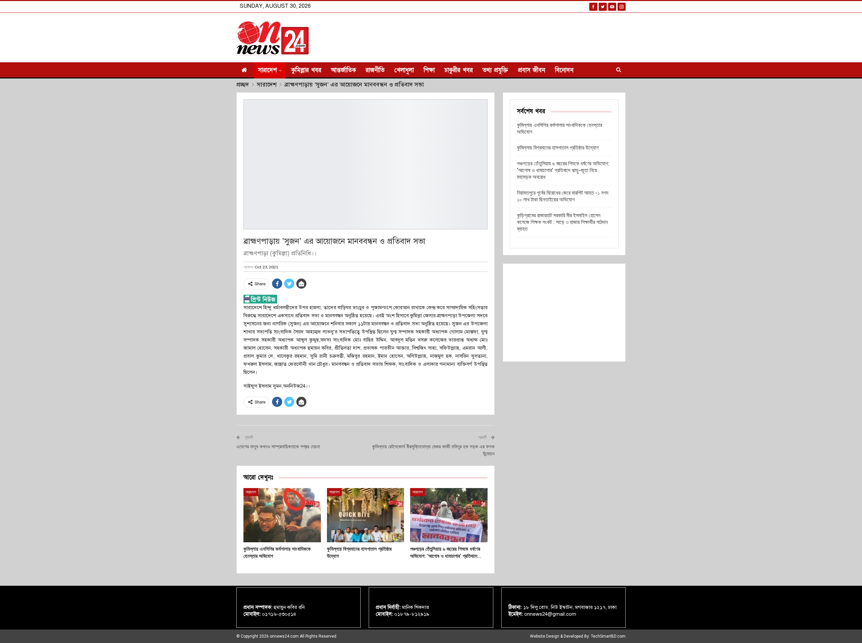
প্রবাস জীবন (531, 70)
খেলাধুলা (404, 70)
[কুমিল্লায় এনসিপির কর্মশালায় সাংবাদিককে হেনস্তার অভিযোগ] (282, 515)
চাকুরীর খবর (458, 70)
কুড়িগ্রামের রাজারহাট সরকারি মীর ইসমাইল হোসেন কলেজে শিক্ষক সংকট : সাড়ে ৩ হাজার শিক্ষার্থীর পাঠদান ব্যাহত (562, 222)
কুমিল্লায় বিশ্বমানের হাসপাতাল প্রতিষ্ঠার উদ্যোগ (558, 147)
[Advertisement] (564, 312)
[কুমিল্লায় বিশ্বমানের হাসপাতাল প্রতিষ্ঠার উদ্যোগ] (365, 515)
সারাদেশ (267, 70)
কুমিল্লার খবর (306, 70)
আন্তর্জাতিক (343, 70)
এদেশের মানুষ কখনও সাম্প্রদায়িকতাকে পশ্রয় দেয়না (278, 447)
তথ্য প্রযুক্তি (495, 70)
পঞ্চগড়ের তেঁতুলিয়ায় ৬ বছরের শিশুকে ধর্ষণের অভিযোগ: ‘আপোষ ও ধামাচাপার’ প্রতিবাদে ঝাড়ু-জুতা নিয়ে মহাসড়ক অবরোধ (563, 170)
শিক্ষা (429, 70)
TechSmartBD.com (608, 636)
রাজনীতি (375, 70)
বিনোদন (564, 70)
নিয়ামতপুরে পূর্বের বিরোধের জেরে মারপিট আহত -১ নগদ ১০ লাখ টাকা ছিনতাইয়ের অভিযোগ (562, 196)
